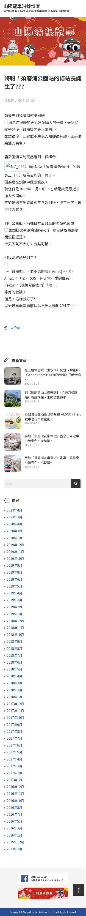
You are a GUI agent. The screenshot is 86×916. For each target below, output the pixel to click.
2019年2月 (14, 606)
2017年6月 (14, 745)
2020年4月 (14, 524)
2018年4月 (14, 676)
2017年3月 (14, 766)
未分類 (15, 327)
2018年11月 (15, 627)
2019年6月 (14, 579)
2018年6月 (14, 662)
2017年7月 (14, 738)
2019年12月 (15, 544)
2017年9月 (14, 724)
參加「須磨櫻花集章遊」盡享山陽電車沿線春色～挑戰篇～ (52, 460)
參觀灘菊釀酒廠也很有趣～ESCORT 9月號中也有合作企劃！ (53, 416)
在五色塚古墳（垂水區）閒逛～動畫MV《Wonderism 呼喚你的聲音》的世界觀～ (53, 375)
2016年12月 (15, 786)
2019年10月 (15, 558)
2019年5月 (14, 586)
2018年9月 (14, 641)
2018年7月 (14, 655)
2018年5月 (14, 669)
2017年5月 (14, 752)
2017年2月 (14, 773)
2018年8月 (14, 648)
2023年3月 (14, 517)
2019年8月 (14, 572)
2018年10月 (15, 634)
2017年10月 (15, 717)
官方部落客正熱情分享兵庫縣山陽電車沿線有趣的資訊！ (43, 36)
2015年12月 (15, 842)
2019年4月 (14, 593)
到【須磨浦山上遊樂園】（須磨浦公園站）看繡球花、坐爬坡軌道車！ (51, 394)
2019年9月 (14, 565)
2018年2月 (14, 690)
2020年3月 (14, 530)
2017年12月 (15, 703)
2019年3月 (14, 600)
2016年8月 (14, 807)
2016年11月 (15, 793)
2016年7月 (14, 814)
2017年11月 (15, 710)
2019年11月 (15, 551)
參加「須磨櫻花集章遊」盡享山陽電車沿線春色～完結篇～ (52, 438)
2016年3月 (14, 828)
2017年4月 (14, 759)
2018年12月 (15, 620)
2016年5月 (14, 821)
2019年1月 (14, 614)
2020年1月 (14, 538)
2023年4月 (14, 510)
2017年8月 (14, 731)
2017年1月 (14, 779)
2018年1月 (14, 697)
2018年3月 (14, 683)
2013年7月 (14, 849)
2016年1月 (14, 835)
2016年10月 (15, 800)
